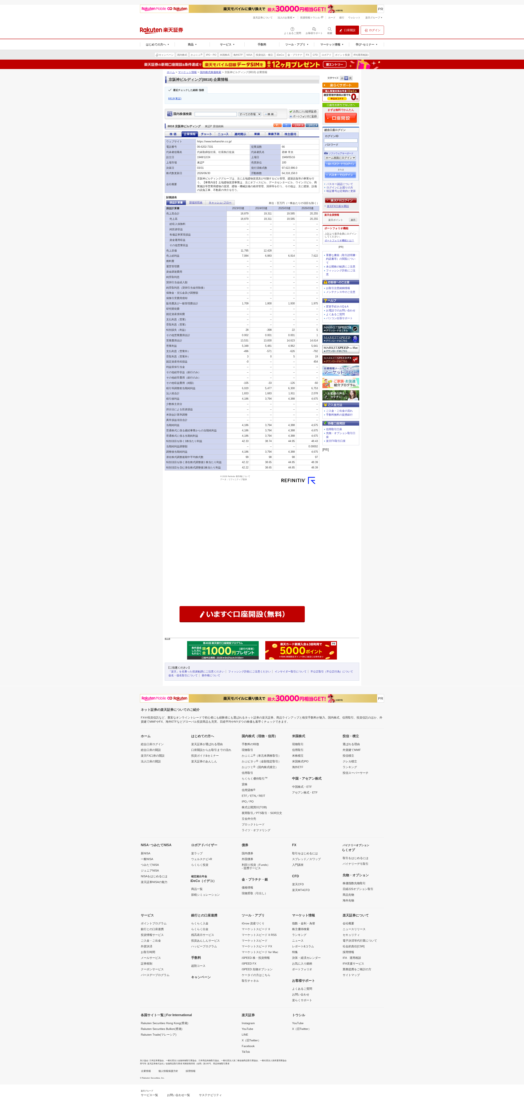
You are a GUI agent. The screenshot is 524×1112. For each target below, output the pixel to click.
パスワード (331, 144)
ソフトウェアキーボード (341, 153)
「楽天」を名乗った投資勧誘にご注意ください (196, 671)
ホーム (171, 72)
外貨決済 (146, 946)
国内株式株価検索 (210, 72)
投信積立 (348, 755)
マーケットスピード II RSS (259, 934)
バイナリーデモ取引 (355, 863)
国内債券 (247, 853)
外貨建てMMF (352, 750)
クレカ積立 (350, 761)
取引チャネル (250, 980)
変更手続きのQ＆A (337, 306)
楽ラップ (197, 853)
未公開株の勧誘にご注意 (340, 266)
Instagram (248, 1023)
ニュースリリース (354, 929)
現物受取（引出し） (255, 893)
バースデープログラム (155, 975)
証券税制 (146, 963)
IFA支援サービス (353, 963)
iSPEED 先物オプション (257, 969)
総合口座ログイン (152, 744)
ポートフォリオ (302, 969)
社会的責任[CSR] (354, 946)
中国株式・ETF (302, 786)
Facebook (248, 1046)
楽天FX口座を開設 (338, 206)
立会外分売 (249, 818)
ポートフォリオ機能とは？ (339, 240)
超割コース (198, 965)
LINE (245, 1034)
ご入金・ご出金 (151, 940)
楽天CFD (298, 884)
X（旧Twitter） (251, 1040)
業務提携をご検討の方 (357, 969)
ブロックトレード (253, 824)
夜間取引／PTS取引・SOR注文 (262, 813)
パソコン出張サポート (339, 318)
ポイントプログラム (154, 923)
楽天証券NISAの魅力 (154, 882)
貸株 (244, 784)
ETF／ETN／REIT (253, 795)
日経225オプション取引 (358, 889)
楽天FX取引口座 (336, 440)
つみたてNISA (150, 864)
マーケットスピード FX (257, 946)
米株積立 (298, 755)
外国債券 (247, 859)
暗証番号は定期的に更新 (341, 191)
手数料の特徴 (250, 744)
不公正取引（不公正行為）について (332, 671)
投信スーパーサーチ (355, 772)
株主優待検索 (300, 929)
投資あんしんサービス (205, 940)
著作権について (211, 675)
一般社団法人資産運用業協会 (273, 1060)
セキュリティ (351, 934)
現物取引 (247, 750)
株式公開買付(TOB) (254, 807)
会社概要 (348, 923)
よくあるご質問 (335, 314)
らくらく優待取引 (255, 778)
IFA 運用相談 (352, 957)
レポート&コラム (303, 946)
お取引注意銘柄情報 (338, 288)
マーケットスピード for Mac (260, 952)
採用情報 (348, 952)
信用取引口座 (334, 429)
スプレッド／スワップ (306, 859)
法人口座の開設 (151, 761)
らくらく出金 (199, 929)
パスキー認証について (339, 184)
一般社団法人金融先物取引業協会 (181, 1060)
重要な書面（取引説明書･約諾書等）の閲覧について (341, 259)
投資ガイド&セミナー (205, 755)
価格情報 (247, 887)
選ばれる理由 (351, 744)
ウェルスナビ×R (201, 859)
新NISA (145, 853)
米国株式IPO (300, 761)
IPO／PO (248, 801)
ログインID (331, 136)
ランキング (350, 767)
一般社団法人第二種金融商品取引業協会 (239, 1060)
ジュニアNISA (150, 870)
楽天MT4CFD (301, 890)
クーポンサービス (152, 969)
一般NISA (147, 859)
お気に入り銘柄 (302, 963)
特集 (295, 952)
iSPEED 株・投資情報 (256, 957)
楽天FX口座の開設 (153, 755)
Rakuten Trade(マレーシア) (158, 1034)
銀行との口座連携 (152, 929)
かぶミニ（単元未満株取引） (261, 755)
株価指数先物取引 (354, 883)
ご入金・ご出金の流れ (339, 410)
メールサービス (151, 957)
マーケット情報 (187, 72)
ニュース (298, 940)
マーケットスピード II (256, 929)
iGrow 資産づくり (253, 923)
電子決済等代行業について (360, 940)
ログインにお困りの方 (339, 187)
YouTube (247, 1028)
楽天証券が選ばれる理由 (207, 744)
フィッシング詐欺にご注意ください (249, 671)
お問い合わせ (300, 994)
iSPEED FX (249, 963)
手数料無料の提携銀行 (339, 414)
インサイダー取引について (291, 671)
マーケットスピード (255, 940)
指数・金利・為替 (303, 923)
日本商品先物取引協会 (209, 1060)
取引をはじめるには (305, 853)
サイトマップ (351, 975)
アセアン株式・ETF (305, 792)
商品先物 (348, 894)
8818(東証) (175, 98)
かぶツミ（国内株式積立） (260, 767)
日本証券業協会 (156, 1060)
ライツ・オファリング (256, 830)
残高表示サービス (202, 934)
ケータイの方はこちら (256, 975)
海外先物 (348, 900)
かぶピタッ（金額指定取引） (261, 761)
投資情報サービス (152, 934)
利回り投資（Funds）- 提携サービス (256, 866)
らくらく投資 (199, 864)
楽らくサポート (302, 1000)
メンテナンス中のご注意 (340, 292)
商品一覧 (197, 889)
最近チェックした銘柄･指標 (188, 90)
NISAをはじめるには (154, 876)
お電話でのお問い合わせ (340, 310)
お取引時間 (148, 952)
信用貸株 (248, 790)
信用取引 (247, 772)
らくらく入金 (199, 923)
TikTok (246, 1051)
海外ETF (297, 767)
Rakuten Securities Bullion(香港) (161, 1028)
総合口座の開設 (151, 750)
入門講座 (298, 864)
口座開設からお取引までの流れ (211, 750)
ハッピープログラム (204, 946)
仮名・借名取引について (183, 675)
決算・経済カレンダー (306, 957)
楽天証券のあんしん (204, 761)
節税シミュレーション (205, 894)
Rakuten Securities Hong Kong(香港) (164, 1023)
